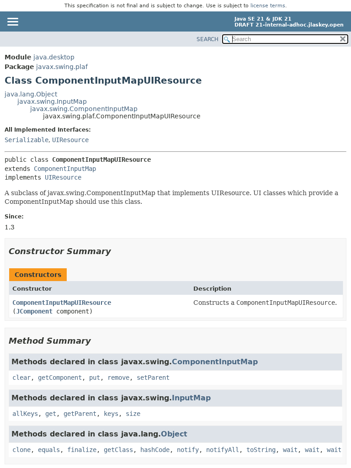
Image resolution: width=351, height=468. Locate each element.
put (94, 377)
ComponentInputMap (65, 168)
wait (290, 449)
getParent (80, 413)
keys (111, 413)
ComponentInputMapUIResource (61, 302)
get (50, 413)
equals (49, 449)
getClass (118, 449)
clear (21, 377)
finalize (81, 449)
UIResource (70, 140)
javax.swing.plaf (62, 66)
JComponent (34, 311)
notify (188, 449)
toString (261, 449)
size (133, 413)
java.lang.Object (31, 94)
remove (118, 377)
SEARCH (207, 39)
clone (21, 449)
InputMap (191, 398)
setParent (153, 377)
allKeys (25, 413)
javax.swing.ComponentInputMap (84, 108)
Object (174, 434)
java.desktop (53, 57)
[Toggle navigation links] (12, 22)
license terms (267, 6)
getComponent (60, 377)
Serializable (26, 140)
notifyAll (222, 449)
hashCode (155, 449)
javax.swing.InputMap (52, 101)
